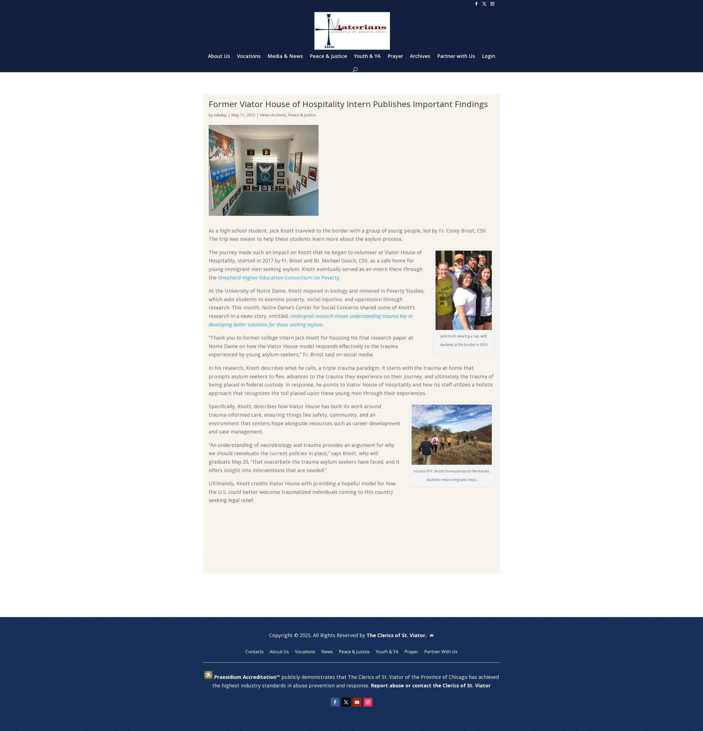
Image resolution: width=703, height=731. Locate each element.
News (327, 652)
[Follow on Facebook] (335, 702)
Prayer (395, 56)
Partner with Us (456, 56)
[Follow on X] (346, 702)
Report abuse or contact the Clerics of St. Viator (431, 685)
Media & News (285, 56)
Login (488, 56)
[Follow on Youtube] (357, 702)
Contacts (255, 652)
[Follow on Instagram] (368, 702)
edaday (220, 114)
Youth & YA (367, 56)
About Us (219, 56)
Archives (420, 56)
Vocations (249, 56)
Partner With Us (440, 652)
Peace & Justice (328, 56)
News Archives (273, 114)
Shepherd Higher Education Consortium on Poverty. (279, 277)
